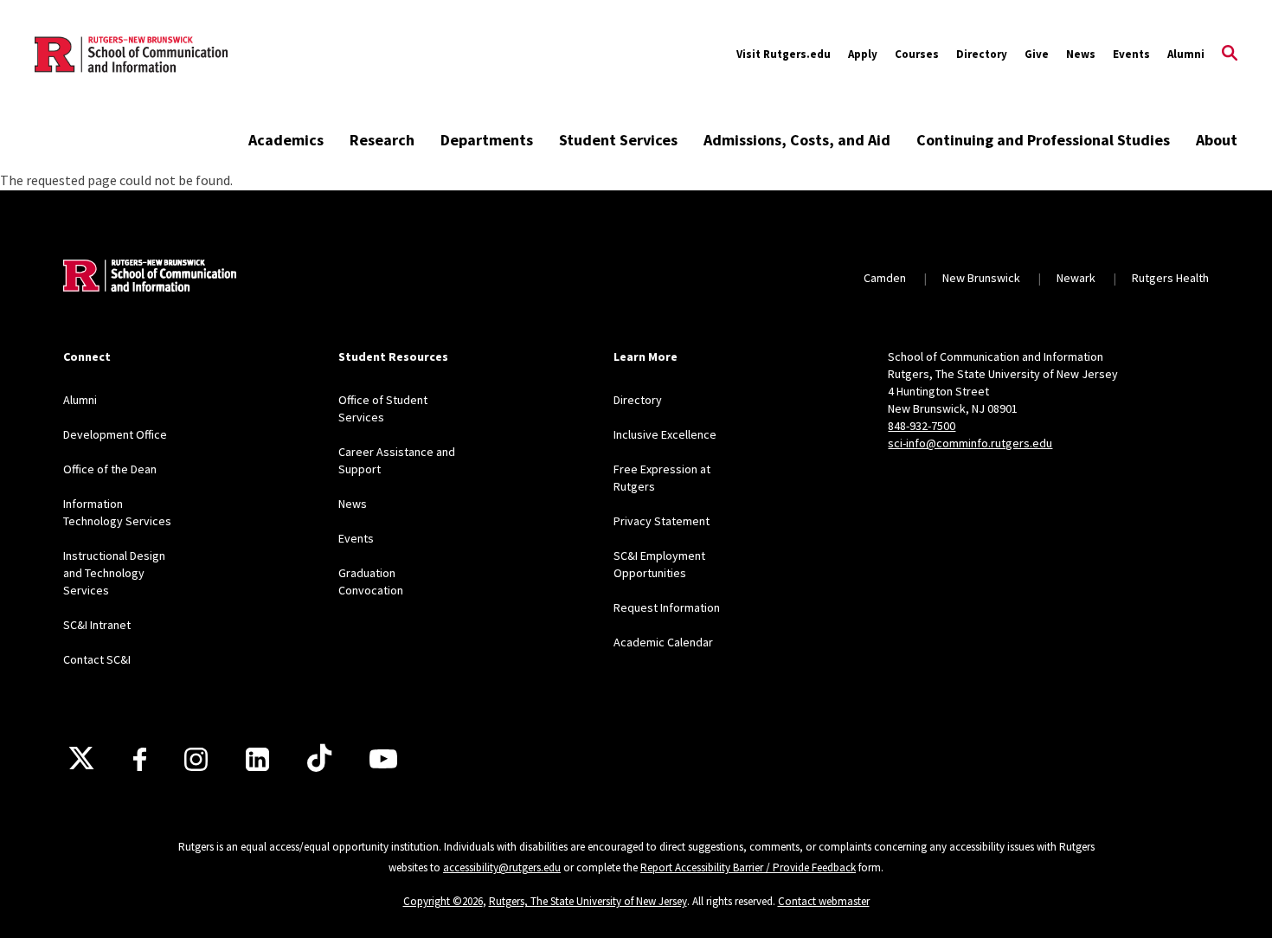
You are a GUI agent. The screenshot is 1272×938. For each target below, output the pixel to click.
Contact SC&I (97, 659)
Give (1037, 54)
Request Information (667, 607)
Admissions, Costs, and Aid (796, 140)
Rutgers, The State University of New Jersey (588, 901)
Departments (486, 140)
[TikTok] (319, 759)
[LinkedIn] (257, 759)
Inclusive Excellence (665, 434)
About (1216, 140)
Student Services (618, 140)
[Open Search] (1229, 54)
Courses (917, 54)
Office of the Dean (110, 469)
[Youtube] (383, 758)
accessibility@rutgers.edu (502, 867)
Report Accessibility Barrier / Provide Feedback (748, 867)
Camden (885, 278)
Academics (286, 140)
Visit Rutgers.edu (783, 54)
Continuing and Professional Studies (1043, 140)
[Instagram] (196, 759)
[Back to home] (149, 278)
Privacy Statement (662, 521)
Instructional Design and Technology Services (114, 573)
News (1080, 54)
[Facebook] (139, 759)
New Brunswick (981, 278)
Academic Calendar (663, 642)
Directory (981, 54)
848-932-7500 (921, 426)
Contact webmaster (824, 901)
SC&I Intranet (97, 625)
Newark (1076, 278)
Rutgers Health (1170, 278)
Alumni (1186, 54)
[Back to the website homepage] (131, 54)
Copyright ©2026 (443, 901)
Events (1131, 54)
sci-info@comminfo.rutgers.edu (970, 443)
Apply (862, 54)
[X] (81, 759)
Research (382, 140)
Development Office (115, 434)
